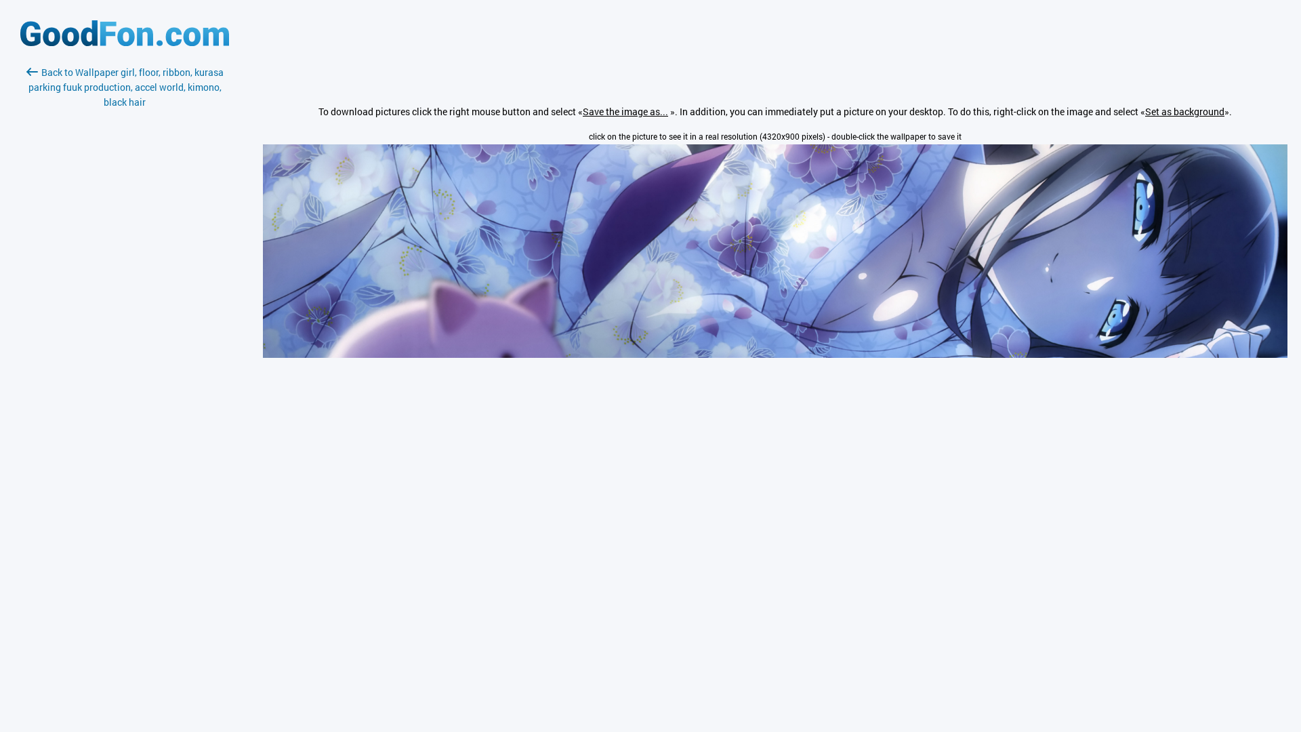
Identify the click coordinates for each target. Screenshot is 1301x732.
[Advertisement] (124, 270)
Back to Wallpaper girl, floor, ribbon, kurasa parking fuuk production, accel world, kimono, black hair (126, 87)
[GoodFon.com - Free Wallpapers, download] (124, 42)
